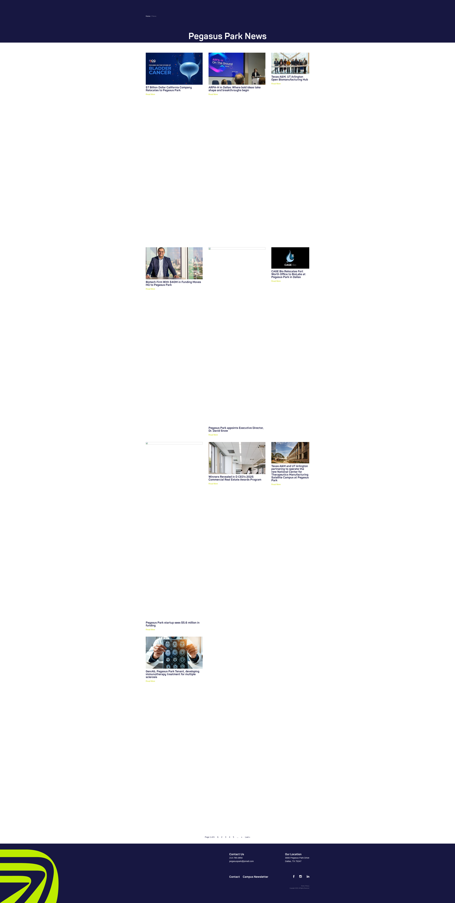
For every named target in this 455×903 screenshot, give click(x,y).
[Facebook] (293, 877)
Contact (234, 877)
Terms (302, 886)
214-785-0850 (236, 858)
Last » (247, 837)
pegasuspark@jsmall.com (241, 861)
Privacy (307, 886)
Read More (150, 94)
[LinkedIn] (308, 877)
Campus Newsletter (255, 877)
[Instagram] (300, 877)
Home (148, 16)
